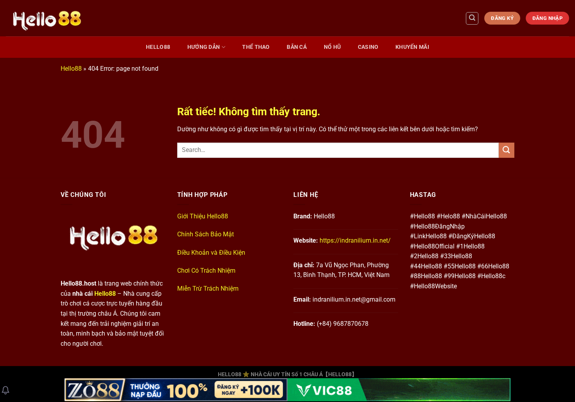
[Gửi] (506, 150)
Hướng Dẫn (203, 47)
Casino (368, 47)
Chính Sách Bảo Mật (205, 234)
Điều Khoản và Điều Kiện (211, 252)
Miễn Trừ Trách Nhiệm (208, 288)
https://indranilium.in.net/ (355, 240)
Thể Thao (256, 47)
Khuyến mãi (412, 47)
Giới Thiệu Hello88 (202, 216)
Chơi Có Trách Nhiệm (206, 270)
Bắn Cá (297, 47)
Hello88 (158, 47)
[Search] (472, 18)
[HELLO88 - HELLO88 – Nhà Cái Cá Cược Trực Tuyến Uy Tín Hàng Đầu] (143, 18)
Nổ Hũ (332, 47)
